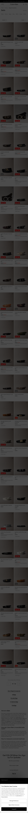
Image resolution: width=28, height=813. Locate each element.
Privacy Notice (4, 797)
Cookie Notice (18, 795)
